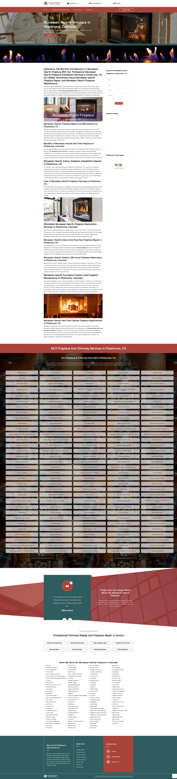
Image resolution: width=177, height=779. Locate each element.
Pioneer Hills (93, 691)
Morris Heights (94, 665)
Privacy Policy (79, 767)
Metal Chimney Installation (22, 396)
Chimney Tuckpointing (157, 396)
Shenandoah (93, 725)
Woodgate (115, 723)
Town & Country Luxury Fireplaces (90, 472)
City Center (49, 700)
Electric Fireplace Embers (123, 461)
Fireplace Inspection (89, 401)
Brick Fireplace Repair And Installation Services (22, 551)
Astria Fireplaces (157, 472)
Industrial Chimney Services (157, 445)
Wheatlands (115, 715)
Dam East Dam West (52, 715)
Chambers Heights (51, 695)
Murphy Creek (94, 667)
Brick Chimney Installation (157, 389)
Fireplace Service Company (90, 518)
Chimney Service (89, 372)
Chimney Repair (123, 378)
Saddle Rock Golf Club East (98, 710)
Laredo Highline (72, 717)
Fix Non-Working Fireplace (56, 389)
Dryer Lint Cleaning (90, 512)
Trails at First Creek (118, 702)
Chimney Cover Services (123, 407)
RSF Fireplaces (22, 478)
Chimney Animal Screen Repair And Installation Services (123, 389)
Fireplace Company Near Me (22, 534)
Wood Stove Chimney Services (22, 540)
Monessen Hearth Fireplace (56, 494)
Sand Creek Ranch (95, 719)
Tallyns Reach (116, 687)
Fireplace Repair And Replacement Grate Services (56, 439)
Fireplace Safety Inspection (123, 523)
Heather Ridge (72, 682)
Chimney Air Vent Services (21, 467)
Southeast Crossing (118, 669)
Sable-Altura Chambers (97, 708)
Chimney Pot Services (123, 412)
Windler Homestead (118, 721)
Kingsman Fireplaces (123, 472)
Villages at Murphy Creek (119, 710)
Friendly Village (72, 667)
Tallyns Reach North (118, 689)
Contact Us (89, 9)
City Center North (51, 702)
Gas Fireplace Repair (89, 423)
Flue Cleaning (22, 378)
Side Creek (93, 727)
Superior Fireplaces (22, 472)
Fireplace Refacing (123, 396)
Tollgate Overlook (117, 695)
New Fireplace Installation (157, 383)
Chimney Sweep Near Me (89, 529)
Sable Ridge (93, 706)
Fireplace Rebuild (21, 423)
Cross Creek (49, 712)
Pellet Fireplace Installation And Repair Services (123, 467)
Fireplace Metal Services (22, 439)
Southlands (115, 672)
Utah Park (115, 704)
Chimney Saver (157, 401)
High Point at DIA (73, 687)
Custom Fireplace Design (55, 461)
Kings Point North (73, 706)
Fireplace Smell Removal (22, 456)
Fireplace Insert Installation (22, 507)
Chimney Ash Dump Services (89, 412)
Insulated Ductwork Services (157, 545)
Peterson (92, 687)
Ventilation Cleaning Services (56, 545)
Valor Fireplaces (56, 472)
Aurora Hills (49, 672)
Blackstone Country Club (53, 685)
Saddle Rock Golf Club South (98, 715)
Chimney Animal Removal (123, 500)
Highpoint (71, 693)
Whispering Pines (117, 717)
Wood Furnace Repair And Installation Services (90, 428)
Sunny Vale (115, 685)
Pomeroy (92, 693)
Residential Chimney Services (123, 445)
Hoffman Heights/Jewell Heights (77, 695)
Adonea (48, 665)
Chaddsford (49, 693)
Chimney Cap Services (55, 407)
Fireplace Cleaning (157, 372)
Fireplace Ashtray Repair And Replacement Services (157, 434)
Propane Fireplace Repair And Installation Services (22, 434)
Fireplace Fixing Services (56, 540)
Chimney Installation (157, 378)
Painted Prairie (94, 680)
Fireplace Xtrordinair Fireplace (157, 489)
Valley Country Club (118, 706)
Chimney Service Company (123, 518)
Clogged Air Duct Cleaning (55, 518)
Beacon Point (50, 682)
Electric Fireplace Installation (55, 428)
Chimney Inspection (123, 372)
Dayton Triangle (50, 717)
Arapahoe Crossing (51, 667)
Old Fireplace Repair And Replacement (123, 401)
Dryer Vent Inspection (157, 512)
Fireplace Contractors (157, 418)
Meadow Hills (72, 723)
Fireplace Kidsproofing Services (123, 507)
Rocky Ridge (93, 704)
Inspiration (71, 704)
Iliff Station (71, 702)
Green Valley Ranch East (75, 674)
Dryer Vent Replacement (89, 523)
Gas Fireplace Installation (21, 428)
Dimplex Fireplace (123, 483)
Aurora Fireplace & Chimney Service (114, 776)
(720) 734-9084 (126, 9)
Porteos (92, 695)
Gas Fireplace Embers (157, 461)
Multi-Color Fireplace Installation (89, 467)
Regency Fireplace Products (157, 467)
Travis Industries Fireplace (123, 494)
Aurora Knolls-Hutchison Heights (55, 676)
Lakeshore (71, 715)
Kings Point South (73, 708)
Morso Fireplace (89, 494)
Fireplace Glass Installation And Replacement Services (56, 434)
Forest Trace (71, 665)
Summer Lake (116, 678)
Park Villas (93, 682)
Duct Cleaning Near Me (56, 529)
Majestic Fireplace (123, 478)
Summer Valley (116, 680)
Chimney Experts (22, 523)
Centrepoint (49, 689)
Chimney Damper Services (55, 412)
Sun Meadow (116, 682)
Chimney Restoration (22, 401)
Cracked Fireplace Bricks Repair (89, 551)
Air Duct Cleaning (55, 512)
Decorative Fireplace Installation (157, 523)
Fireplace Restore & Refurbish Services (56, 551)
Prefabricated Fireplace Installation (157, 428)
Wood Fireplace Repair (56, 423)
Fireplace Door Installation (89, 434)
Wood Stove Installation (123, 534)
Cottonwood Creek (51, 710)
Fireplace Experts (157, 518)
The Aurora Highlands (118, 691)
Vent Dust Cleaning (123, 512)
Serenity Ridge (94, 721)
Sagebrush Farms (95, 717)
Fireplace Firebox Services (89, 439)
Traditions (115, 700)
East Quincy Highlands (52, 721)
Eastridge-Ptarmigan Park (53, 723)
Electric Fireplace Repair (123, 423)
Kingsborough (72, 710)
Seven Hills (93, 723)
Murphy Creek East (95, 669)
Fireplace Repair (89, 383)
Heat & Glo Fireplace (22, 483)
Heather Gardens (73, 680)
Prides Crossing (94, 697)
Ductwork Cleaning (123, 529)
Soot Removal (89, 378)
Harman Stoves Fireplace (55, 483)
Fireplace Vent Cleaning (123, 418)
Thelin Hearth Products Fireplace (55, 500)
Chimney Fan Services (157, 412)
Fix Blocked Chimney (22, 450)
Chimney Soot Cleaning (22, 383)
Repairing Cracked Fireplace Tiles (89, 450)
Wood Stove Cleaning (157, 534)
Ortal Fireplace (123, 489)
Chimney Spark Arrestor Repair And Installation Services (89, 389)
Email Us (118, 3)
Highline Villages (72, 691)
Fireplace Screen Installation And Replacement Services (157, 501)
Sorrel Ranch (116, 667)
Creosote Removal (55, 378)
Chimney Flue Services (157, 407)
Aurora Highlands (51, 669)
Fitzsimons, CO (115, 762)
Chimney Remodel (123, 545)
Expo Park (49, 725)
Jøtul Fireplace (22, 489)
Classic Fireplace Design (157, 456)
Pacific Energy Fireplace (56, 489)
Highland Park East (73, 689)
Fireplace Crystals (55, 467)
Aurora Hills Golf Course (53, 674)
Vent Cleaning (21, 512)
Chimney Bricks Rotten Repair (123, 450)
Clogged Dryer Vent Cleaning (22, 518)
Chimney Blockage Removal (56, 401)
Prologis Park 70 (95, 700)
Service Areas (77, 9)
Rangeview (93, 702)
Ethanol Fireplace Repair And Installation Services (123, 428)
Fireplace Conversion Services (123, 540)
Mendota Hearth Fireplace (89, 489)
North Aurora (94, 676)
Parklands (93, 685)
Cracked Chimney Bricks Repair (157, 450)
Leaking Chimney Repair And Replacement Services (56, 450)
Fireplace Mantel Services (157, 551)
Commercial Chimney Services (89, 445)
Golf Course (71, 672)
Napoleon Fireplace (90, 478)
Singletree (115, 665)
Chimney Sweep (22, 372)
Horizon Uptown (73, 697)
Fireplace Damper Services (123, 439)
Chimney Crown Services (22, 407)
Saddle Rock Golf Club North (98, 712)
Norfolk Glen (94, 674)
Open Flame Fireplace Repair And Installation (21, 545)
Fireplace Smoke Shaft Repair (55, 396)
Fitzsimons (49, 727)
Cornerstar (49, 708)
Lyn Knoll (70, 719)
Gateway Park (72, 669)
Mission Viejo (72, 727)
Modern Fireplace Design (22, 461)
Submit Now (119, 103)
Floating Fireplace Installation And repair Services (123, 551)
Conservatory (50, 706)
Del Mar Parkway (51, 719)
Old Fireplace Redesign (123, 456)
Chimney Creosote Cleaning (56, 383)
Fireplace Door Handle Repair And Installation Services (123, 434)
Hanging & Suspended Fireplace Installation (157, 540)
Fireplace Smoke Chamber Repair (89, 396)
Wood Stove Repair (90, 534)
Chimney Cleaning (55, 372)
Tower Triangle (116, 697)
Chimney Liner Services (22, 412)
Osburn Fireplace (89, 483)
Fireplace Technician (157, 529)
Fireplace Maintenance (56, 534)
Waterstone (115, 712)
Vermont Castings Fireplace (157, 478)
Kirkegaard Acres (73, 712)
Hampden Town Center (75, 676)
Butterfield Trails (51, 687)
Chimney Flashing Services (22, 418)
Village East (115, 708)
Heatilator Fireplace (56, 478)
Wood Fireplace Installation (157, 423)
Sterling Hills (115, 676)
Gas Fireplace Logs (157, 439)
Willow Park (115, 719)
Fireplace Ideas (22, 529)
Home (45, 9)
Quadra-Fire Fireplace (157, 483)
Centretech (49, 691)
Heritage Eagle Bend (74, 685)
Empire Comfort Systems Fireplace (22, 500)
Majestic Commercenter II (76, 721)
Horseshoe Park (72, 700)
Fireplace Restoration (21, 389)
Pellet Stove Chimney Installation (89, 461)
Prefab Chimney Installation (89, 507)
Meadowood (71, 725)
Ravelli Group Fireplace (89, 500)
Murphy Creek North (96, 672)
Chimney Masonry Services (56, 418)
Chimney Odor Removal (56, 456)
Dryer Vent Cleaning (157, 507)
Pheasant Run (94, 689)
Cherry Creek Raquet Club (53, 697)
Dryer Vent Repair (55, 523)
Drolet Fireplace (22, 494)
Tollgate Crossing (117, 693)
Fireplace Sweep (89, 418)
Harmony (71, 678)
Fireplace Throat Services (21, 445)
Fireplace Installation (123, 383)
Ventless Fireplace (89, 540)
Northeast (93, 678)
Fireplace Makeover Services (89, 545)
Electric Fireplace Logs (55, 445)
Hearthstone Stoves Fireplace (157, 494)
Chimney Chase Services (89, 407)
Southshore (115, 674)
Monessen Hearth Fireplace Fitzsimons (58, 44)
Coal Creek (49, 704)
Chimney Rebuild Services (55, 507)
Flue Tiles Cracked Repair (89, 456)
